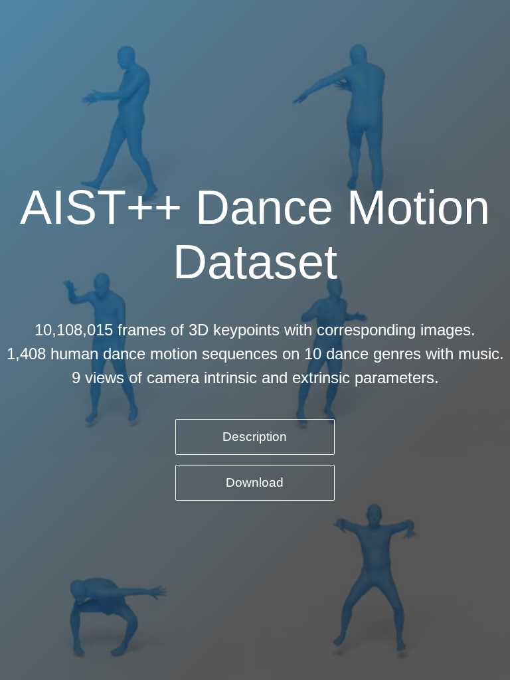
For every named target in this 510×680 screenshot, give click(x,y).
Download (255, 482)
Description (254, 437)
